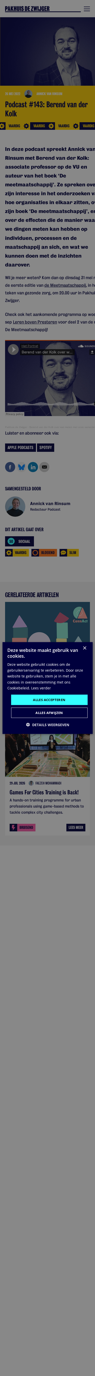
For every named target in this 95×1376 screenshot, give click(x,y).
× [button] (84, 648)
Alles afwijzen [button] (49, 712)
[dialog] (47, 688)
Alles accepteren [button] (49, 699)
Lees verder (41, 687)
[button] (47, 725)
